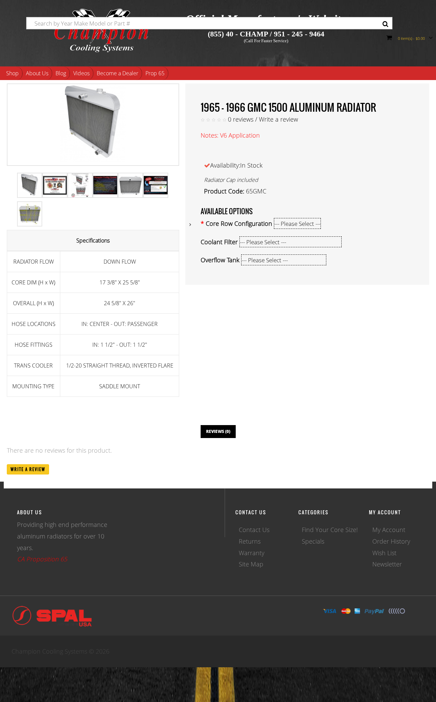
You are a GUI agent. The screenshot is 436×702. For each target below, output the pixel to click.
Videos (81, 73)
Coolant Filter (219, 242)
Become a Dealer (117, 73)
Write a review (278, 119)
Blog (61, 73)
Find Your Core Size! (330, 530)
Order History (391, 541)
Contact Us (254, 530)
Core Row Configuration (239, 223)
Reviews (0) (218, 431)
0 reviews (240, 119)
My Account (388, 530)
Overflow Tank (220, 260)
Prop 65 (155, 73)
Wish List (384, 553)
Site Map (251, 564)
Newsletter (387, 564)
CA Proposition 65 (42, 559)
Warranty (251, 553)
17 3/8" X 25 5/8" (119, 282)
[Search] (385, 24)
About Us (37, 73)
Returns (250, 541)
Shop (12, 73)
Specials (313, 541)
